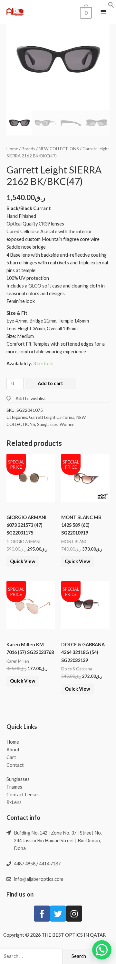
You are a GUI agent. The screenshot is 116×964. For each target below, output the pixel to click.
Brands (28, 148)
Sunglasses (47, 424)
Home (12, 148)
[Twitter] (58, 914)
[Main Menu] (103, 12)
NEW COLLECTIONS (59, 148)
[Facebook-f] (42, 914)
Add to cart (50, 383)
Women (67, 424)
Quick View (22, 561)
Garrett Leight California (51, 417)
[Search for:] (31, 956)
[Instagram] (74, 914)
